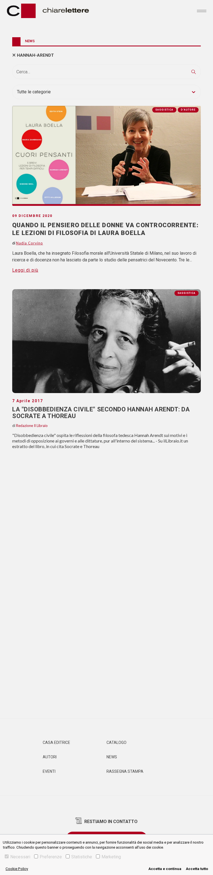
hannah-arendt (35, 55)
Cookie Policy (17, 869)
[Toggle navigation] (201, 10)
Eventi (49, 771)
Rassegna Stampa (124, 771)
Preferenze (51, 856)
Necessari (20, 856)
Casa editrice (56, 742)
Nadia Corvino (29, 243)
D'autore (188, 109)
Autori (50, 757)
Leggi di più (25, 270)
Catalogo (116, 742)
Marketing (111, 856)
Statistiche (81, 856)
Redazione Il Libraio (32, 425)
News (111, 757)
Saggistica (187, 293)
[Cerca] (194, 72)
